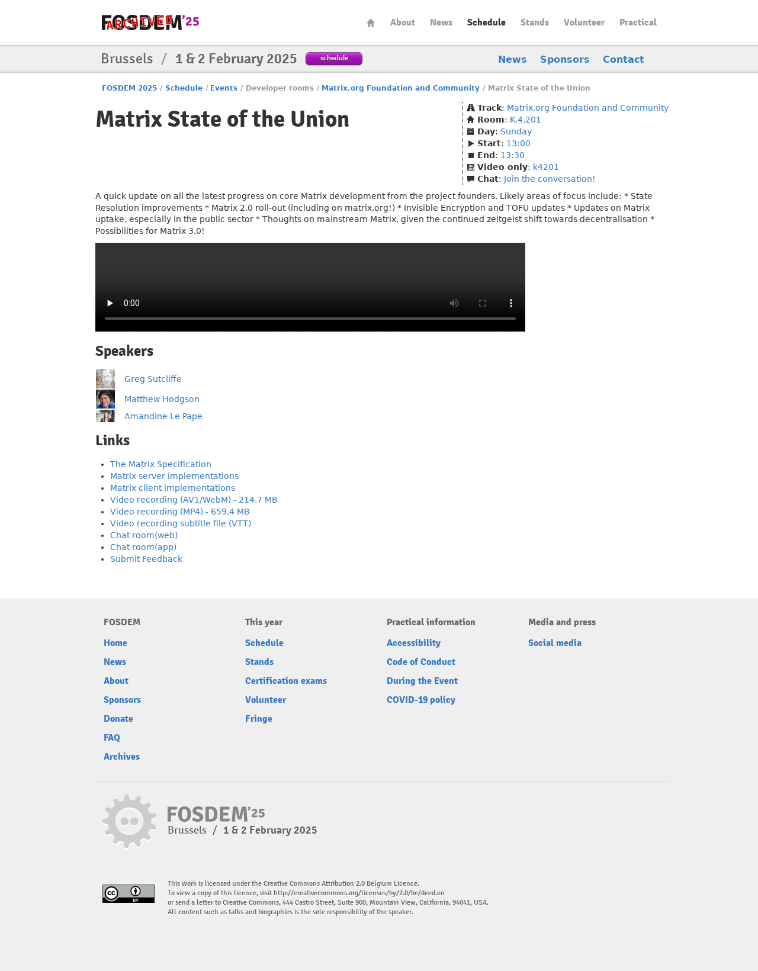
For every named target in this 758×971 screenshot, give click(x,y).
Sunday (516, 131)
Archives (122, 757)
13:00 (518, 143)
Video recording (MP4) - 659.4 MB (180, 511)
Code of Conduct (421, 662)
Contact (623, 59)
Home (370, 22)
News (441, 22)
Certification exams (286, 681)
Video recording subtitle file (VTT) (180, 523)
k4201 (546, 167)
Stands (535, 22)
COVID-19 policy (421, 700)
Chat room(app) (143, 547)
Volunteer (584, 22)
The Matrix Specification (160, 464)
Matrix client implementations (172, 488)
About (402, 22)
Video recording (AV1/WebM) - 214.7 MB (194, 499)
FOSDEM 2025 (129, 88)
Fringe (258, 719)
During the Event (422, 681)
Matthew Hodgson (162, 399)
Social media (555, 643)
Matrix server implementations (174, 476)
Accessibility (414, 643)
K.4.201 (525, 119)
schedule (334, 57)
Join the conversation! (550, 179)
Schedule (486, 22)
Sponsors (565, 59)
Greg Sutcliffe (153, 379)
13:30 (512, 155)
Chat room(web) (144, 535)
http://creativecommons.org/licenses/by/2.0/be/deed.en (359, 893)
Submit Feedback (146, 559)
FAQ (112, 738)
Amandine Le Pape (163, 416)
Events (223, 88)
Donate (118, 719)
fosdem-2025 (150, 22)
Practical (638, 22)
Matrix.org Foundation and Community (401, 88)
